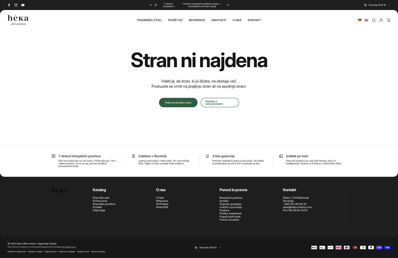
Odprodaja (99, 210)
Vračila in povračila (231, 207)
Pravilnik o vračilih (35, 251)
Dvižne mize (100, 200)
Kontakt (224, 200)
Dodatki (97, 207)
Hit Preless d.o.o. (69, 247)
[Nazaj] (151, 5)
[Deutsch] (360, 20)
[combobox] (377, 5)
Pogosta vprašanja (230, 204)
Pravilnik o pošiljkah (67, 251)
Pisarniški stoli (101, 197)
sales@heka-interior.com (297, 207)
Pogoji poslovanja (230, 216)
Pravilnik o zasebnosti (17, 251)
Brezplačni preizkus (231, 197)
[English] (366, 20)
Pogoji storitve (51, 251)
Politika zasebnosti (230, 213)
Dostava (224, 210)
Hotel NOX (162, 207)
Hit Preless (162, 204)
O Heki (160, 197)
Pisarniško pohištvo (104, 204)
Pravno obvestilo (229, 219)
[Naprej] (228, 5)
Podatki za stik (83, 251)
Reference (162, 200)
